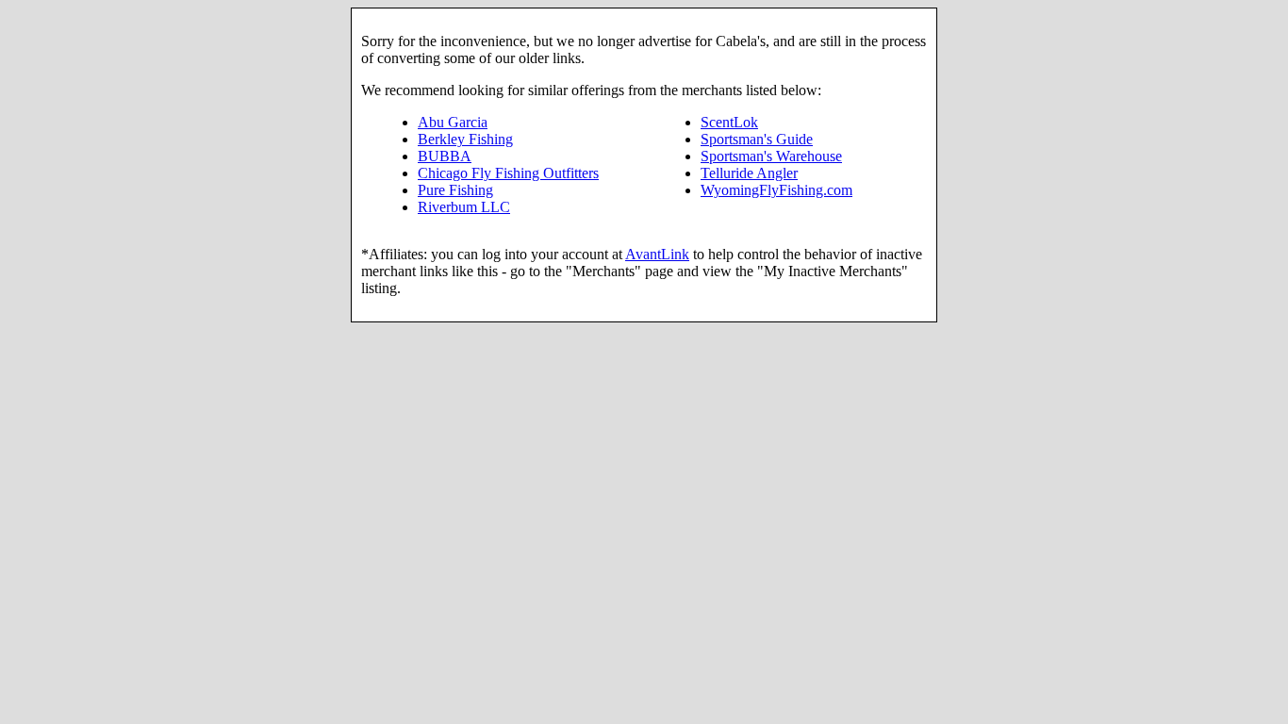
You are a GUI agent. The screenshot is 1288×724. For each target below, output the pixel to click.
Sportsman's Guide (757, 139)
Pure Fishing (455, 190)
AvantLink (657, 254)
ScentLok (729, 122)
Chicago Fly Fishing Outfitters (508, 173)
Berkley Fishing (465, 139)
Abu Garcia (452, 122)
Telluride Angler (749, 173)
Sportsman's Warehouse (771, 156)
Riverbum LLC (464, 207)
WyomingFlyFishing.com (776, 190)
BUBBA (444, 156)
